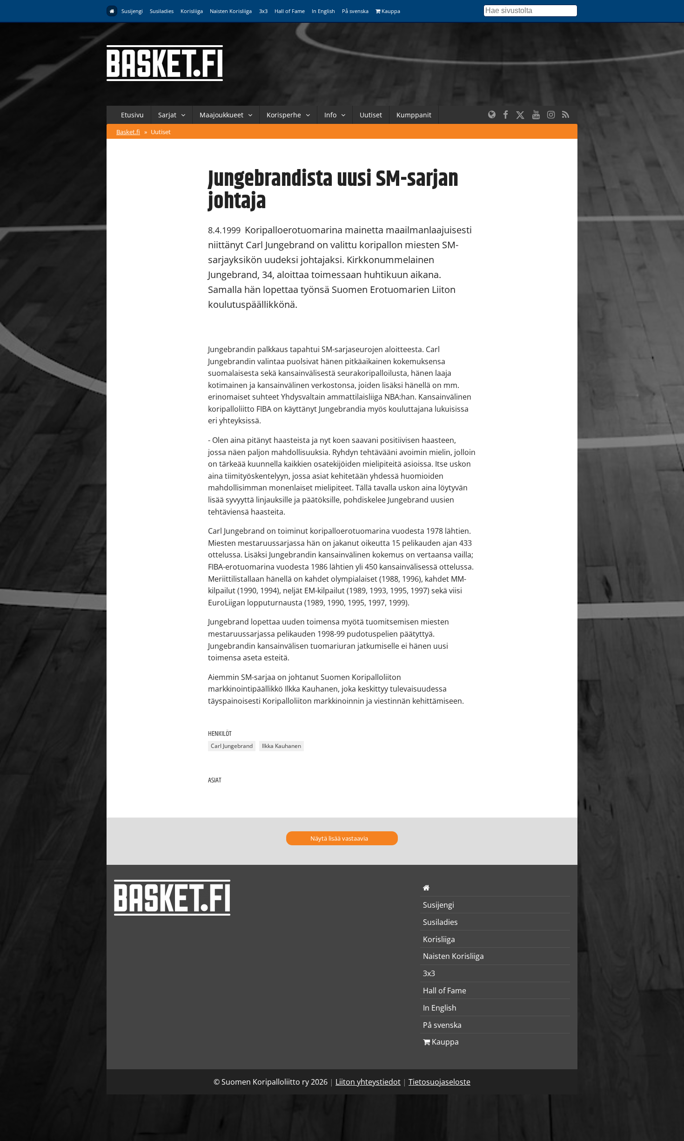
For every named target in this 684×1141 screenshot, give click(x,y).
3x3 (263, 10)
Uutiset (371, 114)
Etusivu (132, 114)
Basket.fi (128, 132)
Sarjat (167, 114)
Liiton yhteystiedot (368, 1082)
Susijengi (132, 10)
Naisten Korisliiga (231, 10)
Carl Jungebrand (232, 746)
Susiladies (162, 10)
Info (330, 114)
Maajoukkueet (221, 114)
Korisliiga (192, 10)
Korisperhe (284, 114)
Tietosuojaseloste (439, 1082)
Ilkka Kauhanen (281, 746)
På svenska (355, 10)
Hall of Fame (290, 10)
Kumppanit (413, 114)
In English (323, 10)
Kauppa (390, 10)
